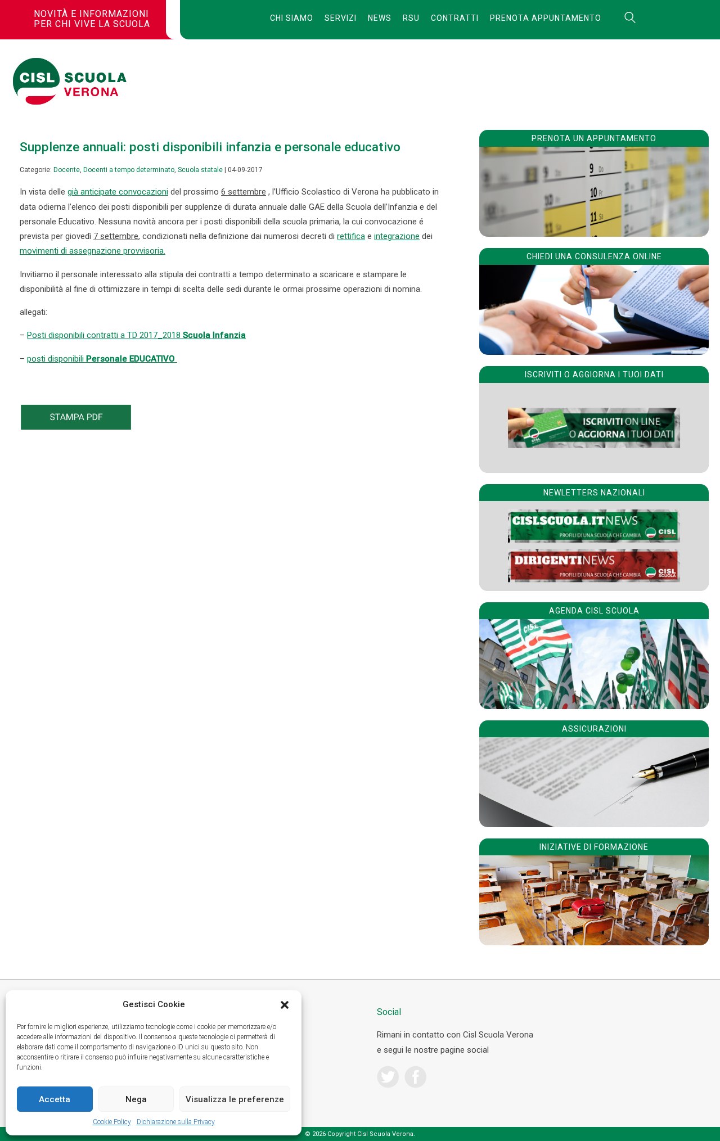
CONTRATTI (455, 17)
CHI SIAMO (291, 17)
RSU (411, 17)
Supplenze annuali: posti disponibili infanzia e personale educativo (210, 146)
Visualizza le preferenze (235, 1099)
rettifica (351, 236)
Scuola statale (200, 170)
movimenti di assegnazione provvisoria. (92, 251)
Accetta (54, 1099)
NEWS (380, 17)
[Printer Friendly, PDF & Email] (76, 426)
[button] (284, 1005)
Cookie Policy (112, 1122)
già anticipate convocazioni (118, 192)
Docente (66, 170)
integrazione (397, 236)
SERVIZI (341, 17)
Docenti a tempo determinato (128, 170)
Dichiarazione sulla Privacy (176, 1122)
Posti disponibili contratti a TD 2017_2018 (136, 335)
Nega (136, 1099)
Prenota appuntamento (545, 17)
